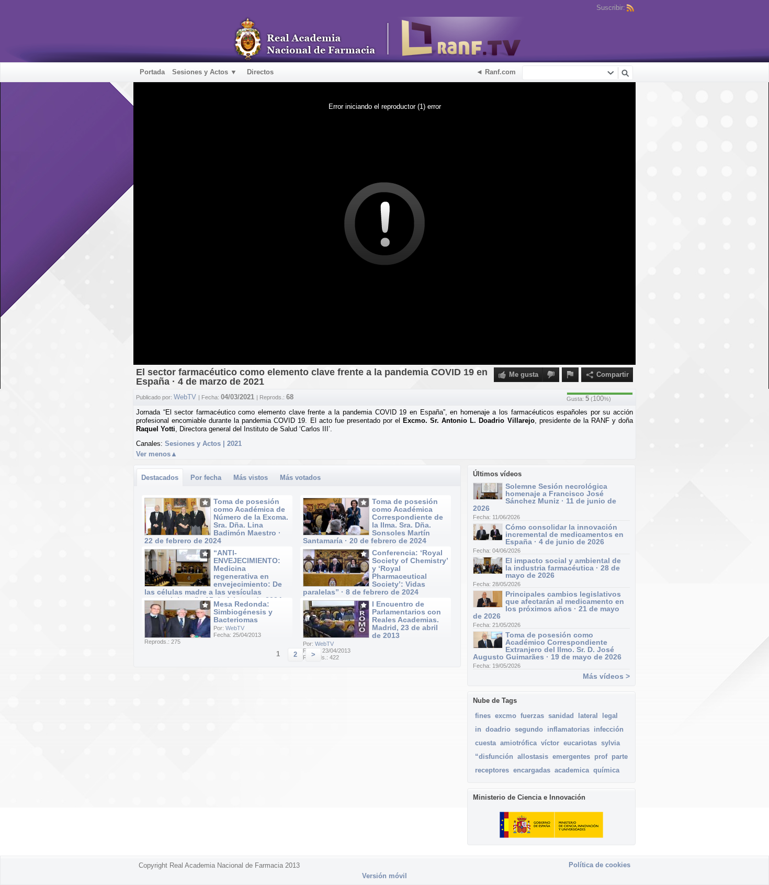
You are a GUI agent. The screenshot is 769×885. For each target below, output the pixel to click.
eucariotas (580, 743)
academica (572, 770)
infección (609, 729)
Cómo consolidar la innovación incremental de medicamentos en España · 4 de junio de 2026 (564, 534)
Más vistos (250, 477)
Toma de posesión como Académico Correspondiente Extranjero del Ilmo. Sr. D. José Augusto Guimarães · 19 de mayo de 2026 (547, 646)
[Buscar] (625, 73)
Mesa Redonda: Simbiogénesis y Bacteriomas (243, 612)
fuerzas (532, 716)
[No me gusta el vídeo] (550, 374)
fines (483, 716)
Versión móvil (384, 876)
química (606, 770)
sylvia (610, 743)
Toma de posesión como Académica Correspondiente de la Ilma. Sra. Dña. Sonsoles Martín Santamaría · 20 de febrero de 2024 (373, 521)
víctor (550, 743)
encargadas (531, 770)
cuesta (485, 743)
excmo (505, 716)
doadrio (498, 729)
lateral (588, 716)
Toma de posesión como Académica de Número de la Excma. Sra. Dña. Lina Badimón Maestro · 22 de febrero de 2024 (216, 521)
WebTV (234, 628)
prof (600, 756)
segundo (529, 729)
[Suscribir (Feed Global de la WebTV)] (630, 8)
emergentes (571, 756)
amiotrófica (518, 743)
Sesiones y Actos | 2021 (203, 443)
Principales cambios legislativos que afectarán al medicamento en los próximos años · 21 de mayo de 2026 (548, 605)
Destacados (159, 477)
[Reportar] (570, 374)
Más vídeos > (606, 676)
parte (620, 756)
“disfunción (494, 756)
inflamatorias (568, 729)
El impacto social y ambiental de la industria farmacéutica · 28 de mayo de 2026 (563, 567)
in (478, 729)
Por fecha (205, 477)
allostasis (532, 756)
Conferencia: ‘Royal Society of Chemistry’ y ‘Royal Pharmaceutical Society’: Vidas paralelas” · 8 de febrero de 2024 (375, 572)
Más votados (300, 477)
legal (610, 716)
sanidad (561, 716)
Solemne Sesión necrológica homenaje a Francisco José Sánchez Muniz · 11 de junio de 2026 (544, 497)
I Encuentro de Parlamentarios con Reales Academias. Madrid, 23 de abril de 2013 (406, 620)
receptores (492, 770)
